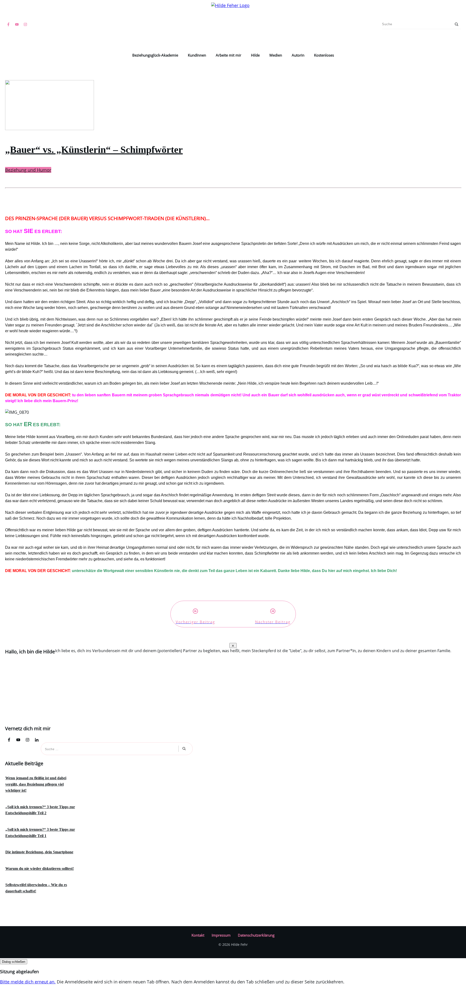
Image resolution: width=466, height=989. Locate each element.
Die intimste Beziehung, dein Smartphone (39, 852)
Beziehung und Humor (28, 170)
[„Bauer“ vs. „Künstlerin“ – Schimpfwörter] (49, 128)
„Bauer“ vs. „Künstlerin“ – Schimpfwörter (94, 149)
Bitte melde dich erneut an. (28, 982)
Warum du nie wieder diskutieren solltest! (39, 868)
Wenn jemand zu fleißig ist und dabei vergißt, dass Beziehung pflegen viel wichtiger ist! (35, 784)
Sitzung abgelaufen (19, 971)
